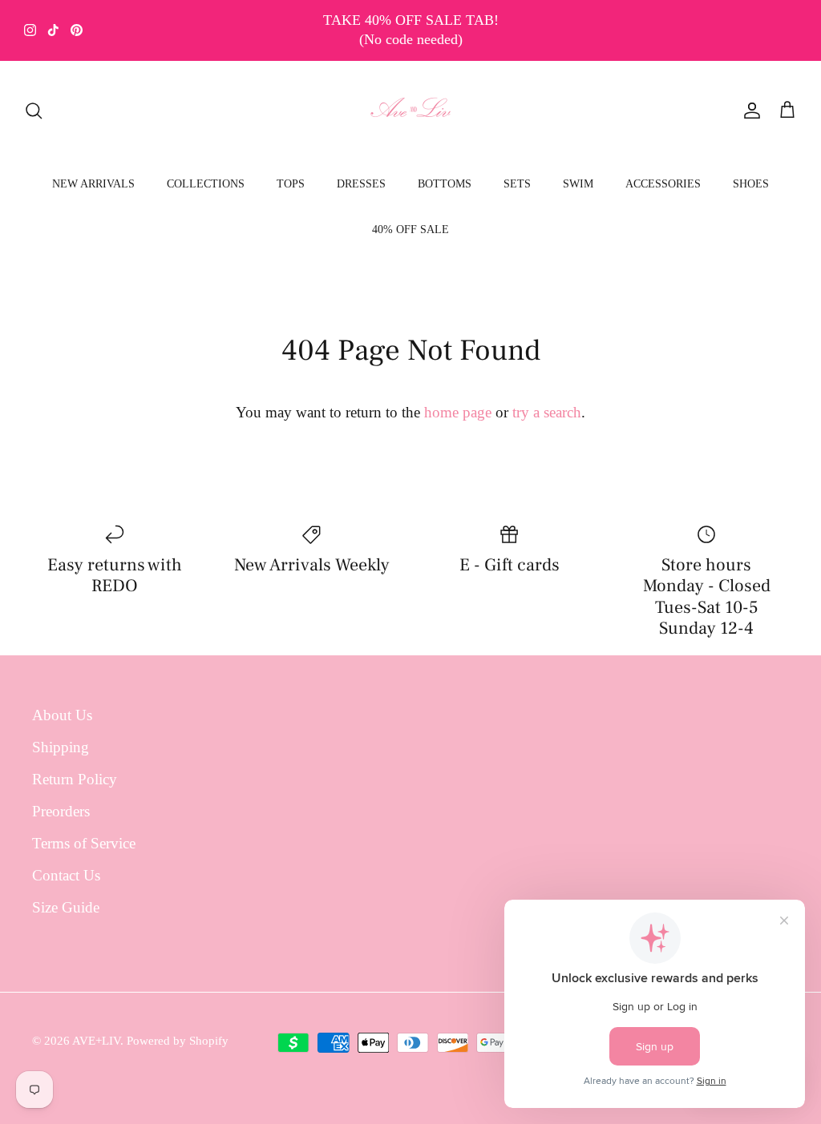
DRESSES (361, 184)
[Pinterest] (77, 30)
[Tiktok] (53, 30)
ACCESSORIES (663, 184)
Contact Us (66, 875)
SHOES (751, 184)
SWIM (578, 184)
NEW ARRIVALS (93, 184)
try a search (546, 412)
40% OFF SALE (410, 230)
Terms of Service (83, 843)
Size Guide (65, 907)
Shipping (60, 747)
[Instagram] (30, 30)
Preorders (61, 811)
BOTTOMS (444, 184)
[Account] (749, 110)
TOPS (291, 184)
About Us (62, 715)
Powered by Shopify (178, 1040)
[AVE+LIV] (411, 110)
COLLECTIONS (206, 184)
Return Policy (74, 779)
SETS (517, 184)
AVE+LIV (96, 1040)
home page (457, 412)
